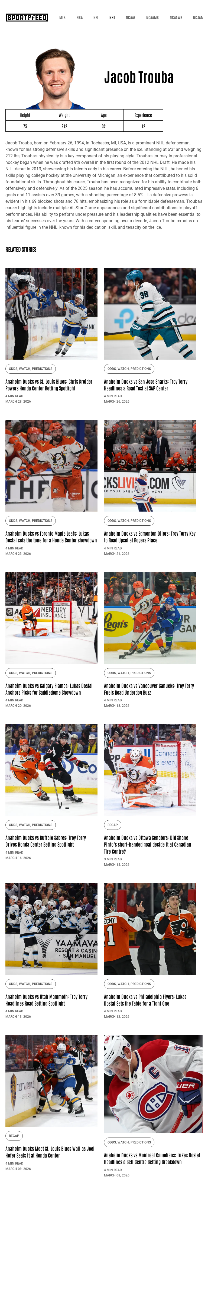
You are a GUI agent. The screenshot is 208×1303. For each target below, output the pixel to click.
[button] (62, 17)
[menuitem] (62, 17)
